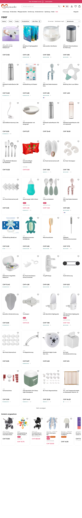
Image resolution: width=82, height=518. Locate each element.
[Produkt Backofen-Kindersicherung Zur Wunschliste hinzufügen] (17, 294)
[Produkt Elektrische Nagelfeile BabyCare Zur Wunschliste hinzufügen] (17, 256)
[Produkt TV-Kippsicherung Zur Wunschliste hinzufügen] (38, 332)
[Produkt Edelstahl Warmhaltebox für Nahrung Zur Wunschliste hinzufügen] (78, 26)
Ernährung (31, 11)
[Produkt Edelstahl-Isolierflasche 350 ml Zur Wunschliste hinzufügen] (17, 64)
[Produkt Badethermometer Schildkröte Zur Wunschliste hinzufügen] (38, 218)
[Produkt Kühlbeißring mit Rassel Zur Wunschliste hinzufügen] (38, 64)
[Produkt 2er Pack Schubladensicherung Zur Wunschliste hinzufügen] (78, 332)
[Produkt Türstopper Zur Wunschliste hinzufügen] (38, 294)
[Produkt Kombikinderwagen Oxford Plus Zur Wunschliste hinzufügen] (41, 418)
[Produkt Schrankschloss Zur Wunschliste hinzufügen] (17, 371)
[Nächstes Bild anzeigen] (18, 33)
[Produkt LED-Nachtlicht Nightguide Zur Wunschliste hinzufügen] (58, 294)
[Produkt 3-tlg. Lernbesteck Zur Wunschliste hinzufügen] (58, 179)
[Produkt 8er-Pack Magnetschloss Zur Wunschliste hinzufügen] (58, 371)
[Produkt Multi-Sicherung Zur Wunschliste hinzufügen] (78, 256)
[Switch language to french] (65, 6)
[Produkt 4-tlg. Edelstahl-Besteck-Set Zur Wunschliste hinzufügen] (17, 141)
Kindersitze (13, 11)
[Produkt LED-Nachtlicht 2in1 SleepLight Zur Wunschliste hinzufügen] (38, 371)
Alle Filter (35, 21)
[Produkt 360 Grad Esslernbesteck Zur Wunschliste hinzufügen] (58, 64)
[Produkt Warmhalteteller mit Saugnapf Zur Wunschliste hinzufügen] (38, 103)
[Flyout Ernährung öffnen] (34, 11)
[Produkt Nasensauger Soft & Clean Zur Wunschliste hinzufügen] (38, 179)
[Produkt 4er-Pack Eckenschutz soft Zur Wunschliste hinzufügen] (17, 179)
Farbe (17, 21)
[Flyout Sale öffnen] (58, 11)
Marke (4, 21)
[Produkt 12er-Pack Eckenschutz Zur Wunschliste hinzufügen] (17, 332)
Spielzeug (47, 11)
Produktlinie (25, 21)
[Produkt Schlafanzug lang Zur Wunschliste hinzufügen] (71, 418)
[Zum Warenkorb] (79, 6)
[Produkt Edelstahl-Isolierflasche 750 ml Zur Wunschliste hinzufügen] (58, 103)
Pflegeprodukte (22, 11)
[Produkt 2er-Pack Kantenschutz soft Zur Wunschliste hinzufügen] (58, 141)
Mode (53, 11)
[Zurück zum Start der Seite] (78, 506)
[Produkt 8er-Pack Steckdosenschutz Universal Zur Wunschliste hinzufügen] (38, 256)
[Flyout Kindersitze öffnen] (17, 11)
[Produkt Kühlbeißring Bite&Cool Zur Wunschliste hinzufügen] (17, 218)
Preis (10, 21)
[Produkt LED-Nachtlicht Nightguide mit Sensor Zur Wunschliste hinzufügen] (78, 294)
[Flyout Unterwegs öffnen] (9, 11)
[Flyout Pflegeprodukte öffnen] (27, 11)
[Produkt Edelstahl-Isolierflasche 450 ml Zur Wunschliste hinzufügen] (78, 103)
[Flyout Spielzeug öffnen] (50, 11)
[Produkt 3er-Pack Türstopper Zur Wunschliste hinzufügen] (78, 141)
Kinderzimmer (39, 11)
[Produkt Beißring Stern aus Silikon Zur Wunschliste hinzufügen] (78, 64)
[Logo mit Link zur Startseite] (8, 6)
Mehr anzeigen (41, 408)
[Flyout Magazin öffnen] (78, 11)
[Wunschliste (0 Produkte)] (75, 6)
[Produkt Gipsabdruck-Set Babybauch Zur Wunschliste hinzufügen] (17, 26)
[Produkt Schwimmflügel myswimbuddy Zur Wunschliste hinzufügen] (38, 141)
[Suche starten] (59, 6)
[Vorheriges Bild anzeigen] (3, 33)
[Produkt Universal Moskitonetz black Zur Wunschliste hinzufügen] (12, 418)
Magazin (76, 11)
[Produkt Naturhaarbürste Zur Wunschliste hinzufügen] (58, 218)
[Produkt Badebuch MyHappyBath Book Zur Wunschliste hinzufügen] (38, 26)
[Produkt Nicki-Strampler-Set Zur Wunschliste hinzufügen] (56, 418)
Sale (56, 11)
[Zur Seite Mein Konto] (71, 6)
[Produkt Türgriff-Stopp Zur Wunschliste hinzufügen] (58, 256)
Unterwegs (6, 11)
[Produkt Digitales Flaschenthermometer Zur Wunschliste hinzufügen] (78, 218)
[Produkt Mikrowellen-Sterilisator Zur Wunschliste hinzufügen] (58, 26)
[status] (40, 6)
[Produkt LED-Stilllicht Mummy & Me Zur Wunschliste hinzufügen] (17, 103)
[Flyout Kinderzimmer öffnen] (44, 11)
